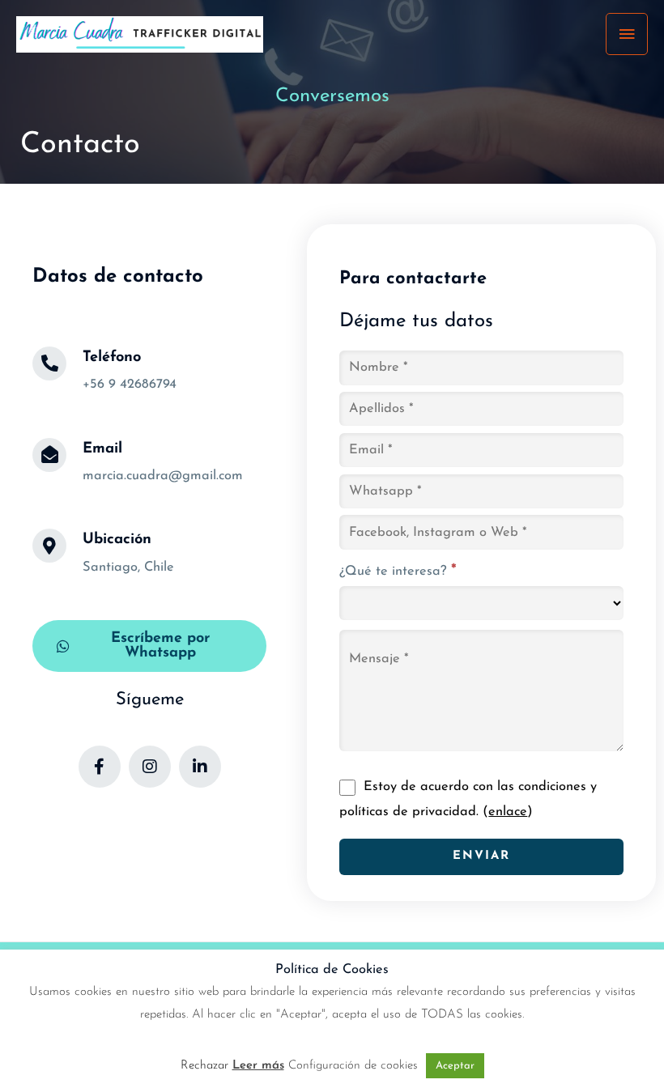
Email (102, 449)
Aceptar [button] (455, 1065)
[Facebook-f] (100, 767)
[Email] (49, 455)
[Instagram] (150, 767)
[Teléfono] (49, 363)
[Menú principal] (627, 34)
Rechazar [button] (204, 1066)
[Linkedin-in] (200, 767)
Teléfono (112, 357)
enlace (507, 811)
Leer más (258, 1066)
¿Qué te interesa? (398, 571)
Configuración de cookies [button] (353, 1066)
